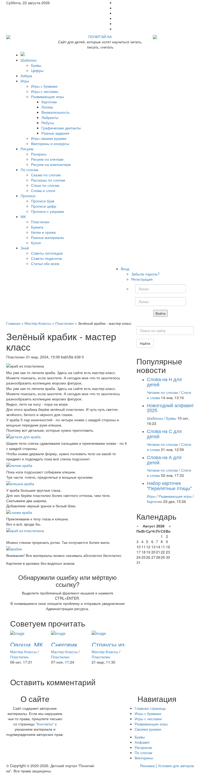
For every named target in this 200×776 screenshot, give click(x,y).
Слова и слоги (43, 190)
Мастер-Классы (23, 651)
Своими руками (148, 729)
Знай (25, 247)
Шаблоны (29, 60)
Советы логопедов (47, 253)
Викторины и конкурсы (50, 143)
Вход (125, 268)
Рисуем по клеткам (47, 159)
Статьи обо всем (45, 263)
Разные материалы (47, 237)
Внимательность (55, 112)
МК (23, 216)
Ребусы (47, 122)
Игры (25, 80)
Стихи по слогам (45, 185)
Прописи (28, 195)
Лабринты (49, 117)
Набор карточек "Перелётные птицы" (169, 485)
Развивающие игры (47, 96)
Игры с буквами (44, 86)
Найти (145, 343)
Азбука (26, 75)
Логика (47, 107)
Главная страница (150, 708)
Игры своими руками (48, 138)
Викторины (144, 757)
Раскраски (143, 747)
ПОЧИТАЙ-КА (100, 36)
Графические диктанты (61, 127)
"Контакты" (45, 723)
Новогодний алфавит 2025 (170, 408)
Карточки (49, 101)
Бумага (37, 227)
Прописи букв (42, 200)
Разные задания (55, 133)
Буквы (36, 65)
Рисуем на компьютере (51, 164)
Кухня (36, 242)
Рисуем (27, 148)
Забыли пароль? (145, 273)
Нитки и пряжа (43, 232)
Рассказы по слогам (48, 180)
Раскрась (39, 154)
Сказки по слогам (46, 174)
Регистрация (142, 279)
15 (163, 546)
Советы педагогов (46, 258)
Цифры (37, 70)
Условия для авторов (176, 765)
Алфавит (142, 742)
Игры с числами (44, 91)
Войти (160, 313)
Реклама (147, 765)
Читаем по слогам (162, 392)
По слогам (29, 169)
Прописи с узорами (47, 211)
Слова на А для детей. (164, 460)
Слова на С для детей (164, 434)
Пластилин (40, 221)
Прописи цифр (43, 206)
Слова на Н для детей (164, 382)
